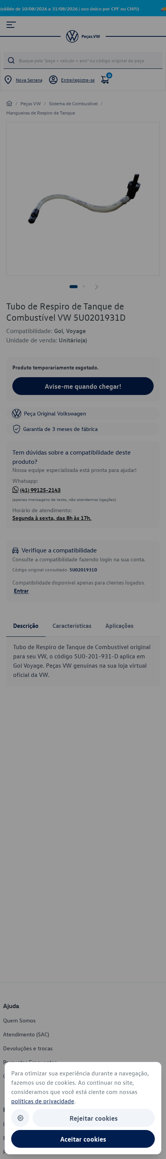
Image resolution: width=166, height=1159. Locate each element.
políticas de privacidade (42, 1101)
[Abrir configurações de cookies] (20, 1118)
